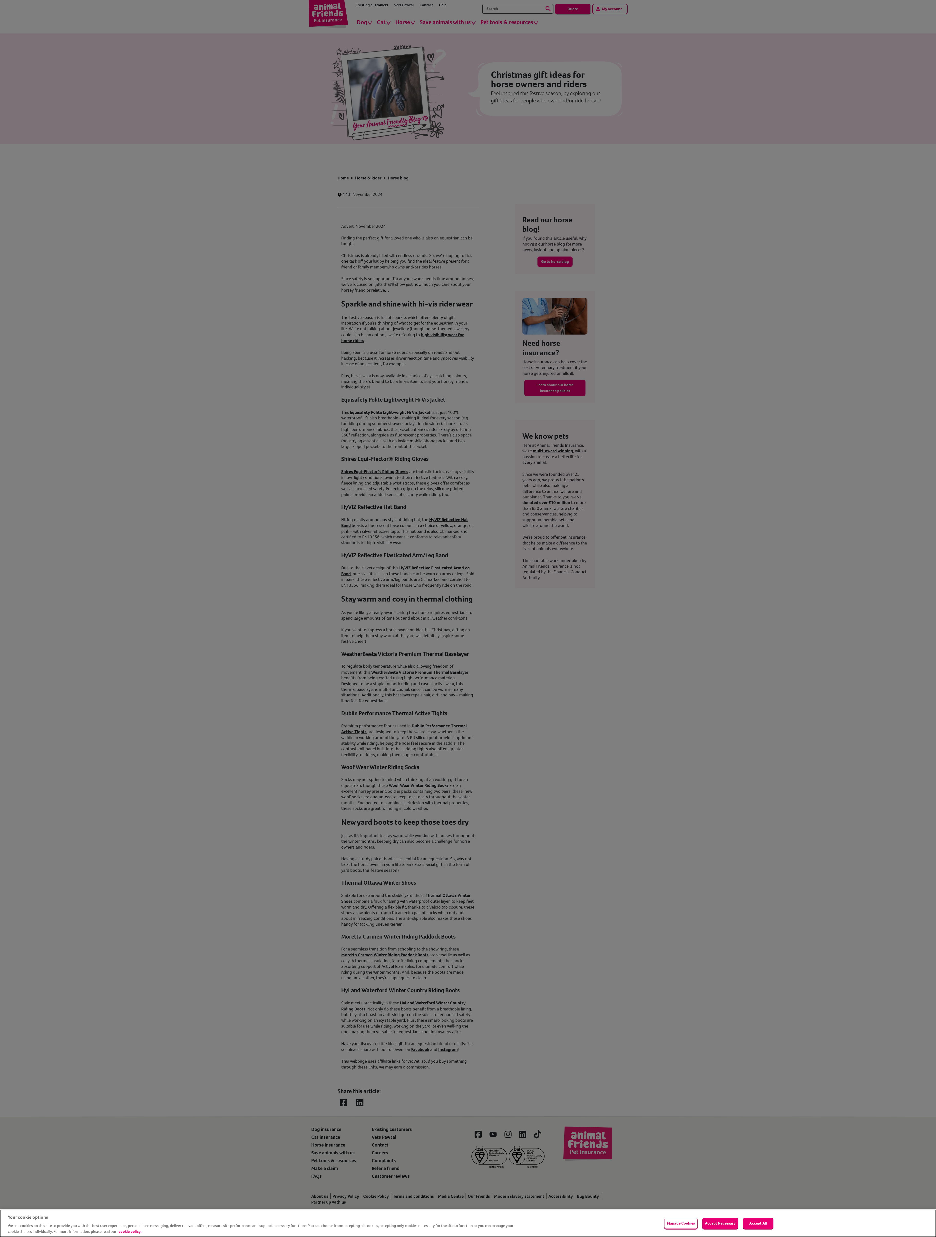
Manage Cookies (681, 1223)
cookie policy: (130, 1231)
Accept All (758, 1223)
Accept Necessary (720, 1223)
